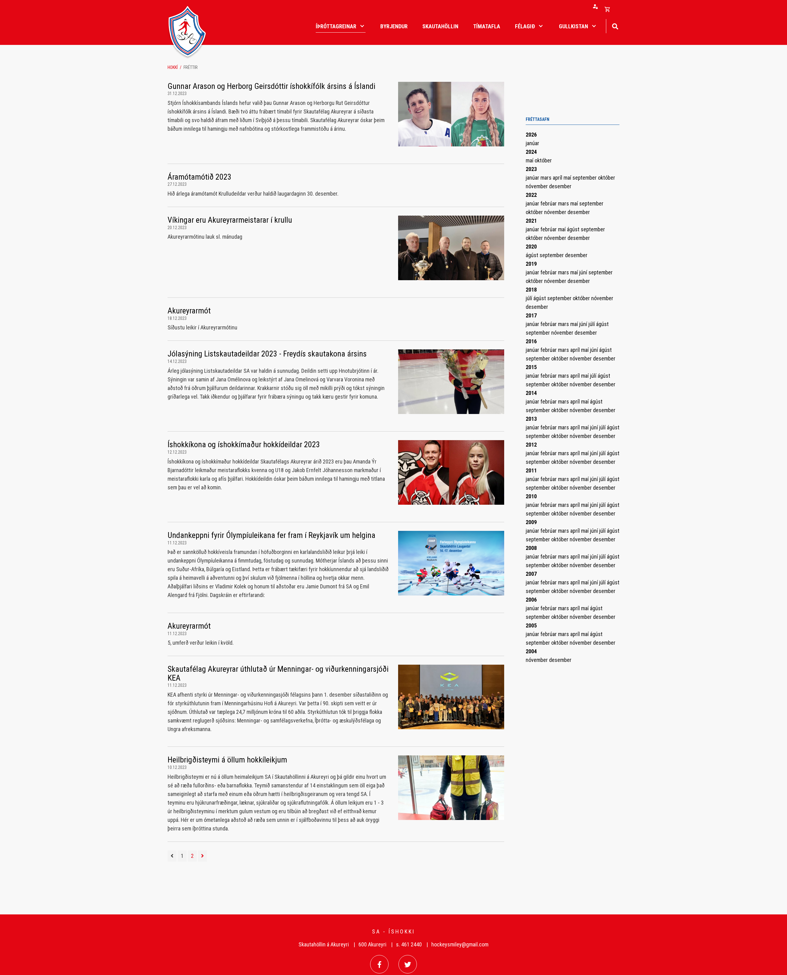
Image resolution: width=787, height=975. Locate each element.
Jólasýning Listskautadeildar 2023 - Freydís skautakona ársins (267, 353)
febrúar (549, 203)
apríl (558, 177)
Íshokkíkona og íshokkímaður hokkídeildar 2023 (244, 444)
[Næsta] (202, 856)
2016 (531, 341)
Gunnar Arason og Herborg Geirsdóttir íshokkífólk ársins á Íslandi (271, 86)
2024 (531, 152)
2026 (531, 134)
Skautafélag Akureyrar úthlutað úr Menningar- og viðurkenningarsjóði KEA (278, 673)
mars (546, 177)
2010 (531, 496)
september (585, 177)
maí (530, 160)
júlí (529, 298)
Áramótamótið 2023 (199, 176)
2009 (531, 522)
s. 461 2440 (409, 944)
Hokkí (173, 67)
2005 (531, 625)
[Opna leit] (615, 25)
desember (560, 186)
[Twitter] (407, 964)
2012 (531, 444)
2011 (531, 470)
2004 (531, 651)
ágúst (574, 229)
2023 (531, 169)
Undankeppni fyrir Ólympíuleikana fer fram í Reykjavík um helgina (271, 535)
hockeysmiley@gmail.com (459, 944)
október (543, 160)
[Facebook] (379, 964)
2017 (531, 315)
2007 (531, 574)
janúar (532, 143)
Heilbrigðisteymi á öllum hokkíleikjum (227, 759)
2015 (531, 367)
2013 (531, 419)
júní (583, 272)
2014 (531, 393)
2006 (531, 599)
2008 (531, 548)
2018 (531, 289)
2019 (531, 264)
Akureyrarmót (189, 310)
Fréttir (191, 67)
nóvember (537, 186)
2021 (531, 220)
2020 (531, 246)
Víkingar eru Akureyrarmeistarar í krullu (230, 220)
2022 (531, 195)
